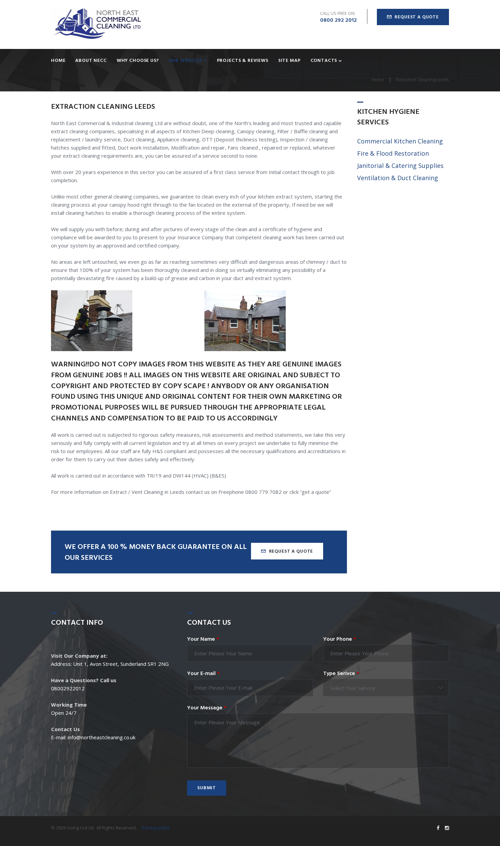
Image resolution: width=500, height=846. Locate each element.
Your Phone (339, 639)
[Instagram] (447, 828)
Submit (206, 788)
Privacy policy (156, 828)
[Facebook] (438, 828)
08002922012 (68, 688)
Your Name (203, 639)
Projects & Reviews (242, 60)
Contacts (324, 60)
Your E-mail (203, 674)
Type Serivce (341, 674)
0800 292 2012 (338, 20)
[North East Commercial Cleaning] (97, 24)
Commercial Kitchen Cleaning (400, 141)
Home (58, 60)
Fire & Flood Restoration (393, 153)
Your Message (207, 708)
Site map (289, 60)
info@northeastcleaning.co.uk (101, 737)
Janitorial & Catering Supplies (400, 165)
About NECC (90, 60)
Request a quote (417, 17)
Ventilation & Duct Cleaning (397, 178)
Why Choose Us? (138, 60)
